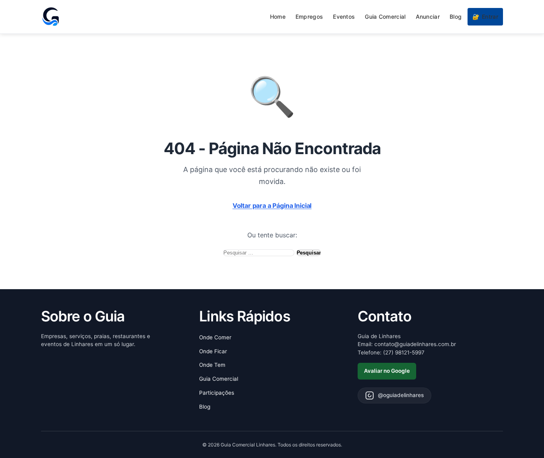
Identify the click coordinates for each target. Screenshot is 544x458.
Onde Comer (215, 337)
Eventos (344, 16)
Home (278, 16)
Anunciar (428, 16)
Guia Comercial (385, 16)
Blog (456, 16)
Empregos (309, 16)
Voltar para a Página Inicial (272, 205)
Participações (216, 392)
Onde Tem (212, 365)
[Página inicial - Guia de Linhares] (50, 16)
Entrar (485, 16)
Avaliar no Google (387, 371)
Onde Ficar (213, 351)
